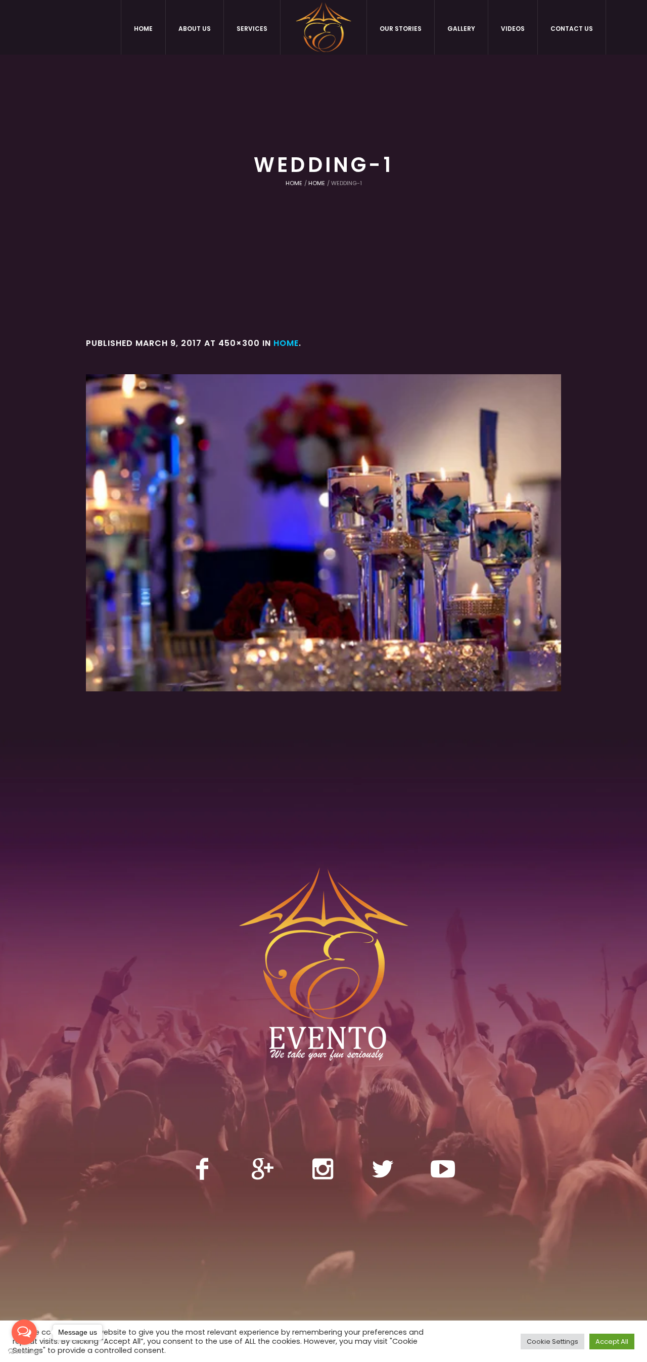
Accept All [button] (611, 1341)
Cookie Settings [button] (552, 1341)
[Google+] (262, 1169)
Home (294, 183)
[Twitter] (382, 1169)
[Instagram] (322, 1169)
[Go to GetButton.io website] (24, 1351)
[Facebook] (202, 1169)
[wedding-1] (323, 532)
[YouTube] (443, 1169)
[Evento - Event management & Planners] (323, 969)
